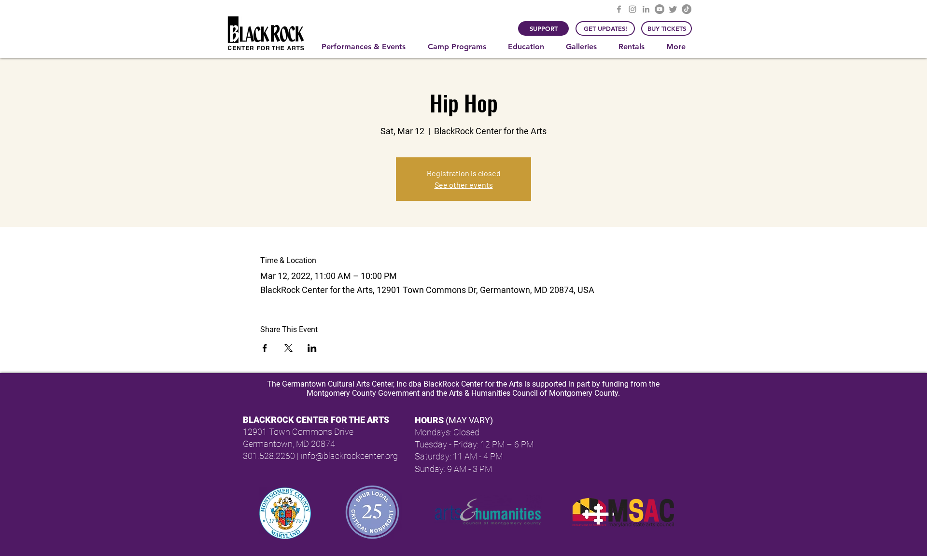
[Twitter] (673, 9)
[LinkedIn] (646, 9)
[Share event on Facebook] (264, 348)
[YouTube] (659, 9)
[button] (367, 47)
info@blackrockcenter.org (349, 456)
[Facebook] (619, 9)
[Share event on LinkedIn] (312, 348)
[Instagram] (632, 9)
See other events (464, 184)
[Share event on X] (288, 348)
